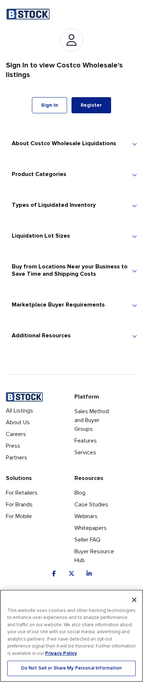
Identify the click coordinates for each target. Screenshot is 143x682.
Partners (16, 457)
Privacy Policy (61, 653)
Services (85, 452)
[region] (71, 636)
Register (91, 105)
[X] (71, 573)
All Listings (19, 410)
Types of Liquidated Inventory (54, 205)
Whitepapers (90, 528)
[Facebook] (54, 573)
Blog (79, 492)
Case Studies (91, 504)
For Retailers (21, 492)
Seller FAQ (87, 539)
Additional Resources (41, 335)
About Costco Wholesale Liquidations (64, 143)
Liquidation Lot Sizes (41, 235)
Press (13, 446)
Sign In (49, 105)
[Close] (134, 600)
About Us (18, 422)
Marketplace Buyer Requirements (58, 304)
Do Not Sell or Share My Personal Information (71, 668)
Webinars (86, 516)
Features (85, 440)
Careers (16, 434)
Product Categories (39, 174)
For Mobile (19, 516)
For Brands (19, 504)
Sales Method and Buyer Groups (91, 420)
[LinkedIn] (89, 573)
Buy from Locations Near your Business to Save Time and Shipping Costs (70, 270)
